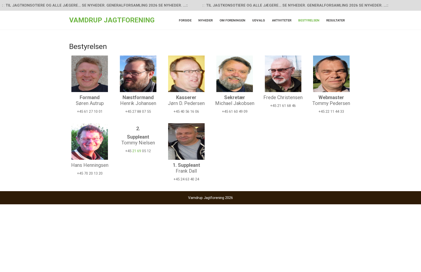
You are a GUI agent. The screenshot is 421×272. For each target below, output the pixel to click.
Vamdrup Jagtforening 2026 (210, 198)
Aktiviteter (281, 20)
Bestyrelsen (308, 20)
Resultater (335, 20)
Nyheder (205, 20)
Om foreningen (232, 20)
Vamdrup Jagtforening (112, 20)
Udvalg (258, 20)
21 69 (137, 151)
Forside (185, 20)
